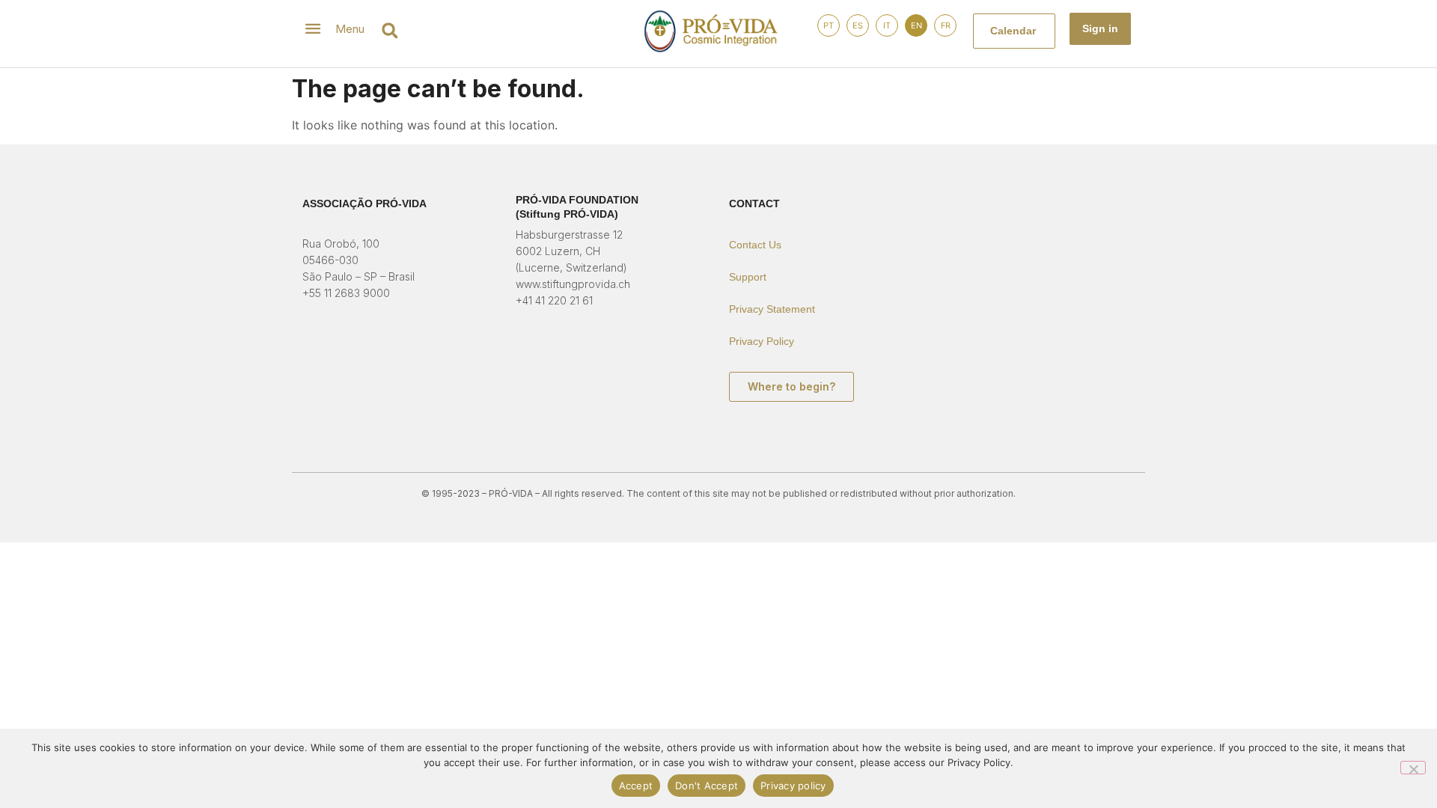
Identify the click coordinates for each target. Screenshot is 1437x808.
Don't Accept (706, 786)
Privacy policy (793, 786)
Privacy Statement (772, 309)
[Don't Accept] (1413, 767)
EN (916, 25)
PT (828, 25)
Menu (349, 29)
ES (857, 25)
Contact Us (755, 245)
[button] (389, 30)
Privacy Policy (761, 341)
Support (747, 277)
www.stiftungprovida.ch (573, 284)
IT (887, 25)
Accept (636, 786)
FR (946, 25)
